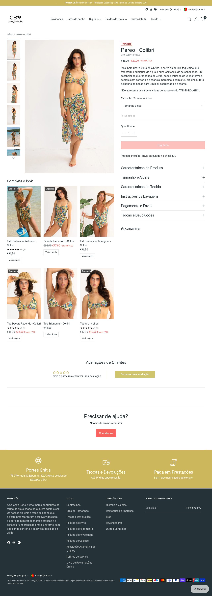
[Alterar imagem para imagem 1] (13, 49)
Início (9, 34)
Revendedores (114, 522)
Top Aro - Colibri (89, 323)
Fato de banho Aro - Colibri (59, 241)
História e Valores (116, 505)
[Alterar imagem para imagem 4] (13, 115)
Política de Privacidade (79, 534)
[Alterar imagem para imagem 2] (13, 71)
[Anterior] (56, 3)
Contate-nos (73, 505)
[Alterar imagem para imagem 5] (13, 137)
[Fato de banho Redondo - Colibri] (24, 211)
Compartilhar (132, 228)
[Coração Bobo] (19, 19)
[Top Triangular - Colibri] (61, 293)
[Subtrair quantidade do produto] (124, 133)
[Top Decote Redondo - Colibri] (24, 293)
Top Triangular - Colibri (57, 323)
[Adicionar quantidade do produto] (134, 133)
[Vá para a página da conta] (196, 19)
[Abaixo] (13, 158)
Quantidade (127, 126)
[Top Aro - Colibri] (97, 293)
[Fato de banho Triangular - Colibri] (97, 211)
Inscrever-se (193, 508)
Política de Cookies (77, 540)
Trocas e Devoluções (78, 516)
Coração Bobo (36, 580)
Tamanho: (136, 98)
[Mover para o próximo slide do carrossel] (202, 400)
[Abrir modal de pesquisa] (189, 19)
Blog (108, 516)
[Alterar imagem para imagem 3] (13, 93)
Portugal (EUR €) (195, 9)
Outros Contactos (116, 528)
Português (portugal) (169, 9)
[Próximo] (156, 3)
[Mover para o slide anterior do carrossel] (194, 400)
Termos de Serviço (77, 556)
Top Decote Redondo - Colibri (24, 323)
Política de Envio (76, 522)
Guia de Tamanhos (77, 511)
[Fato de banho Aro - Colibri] (61, 211)
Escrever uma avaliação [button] (135, 374)
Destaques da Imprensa (120, 511)
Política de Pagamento (79, 528)
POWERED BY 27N (15, 583)
